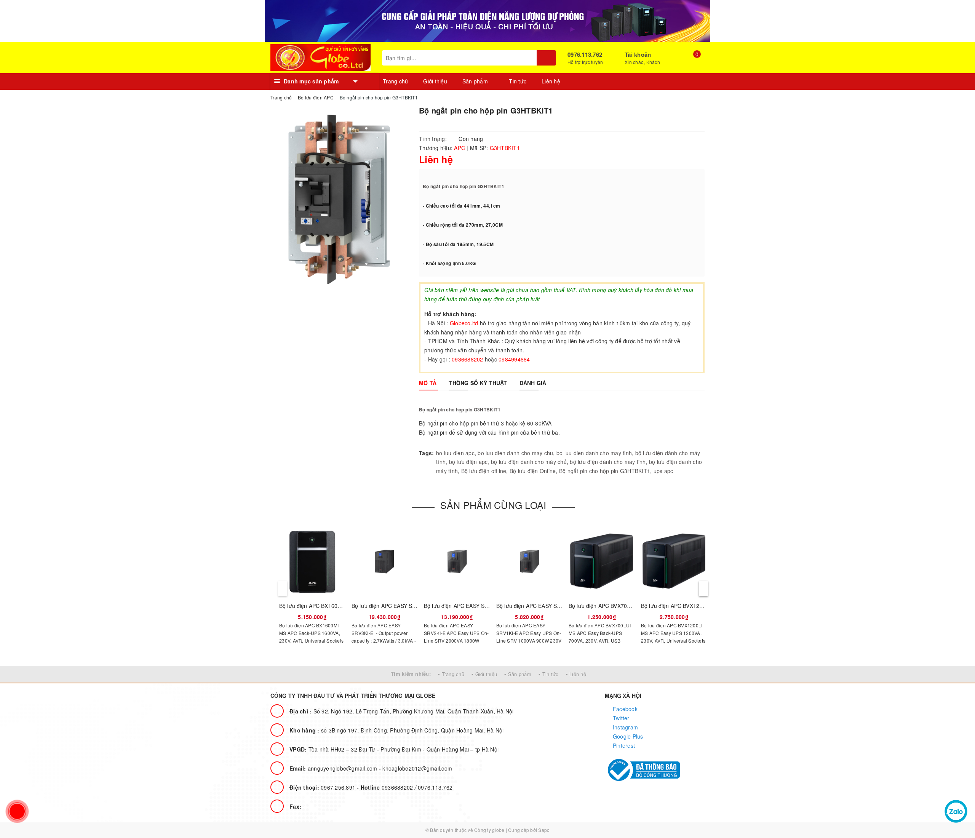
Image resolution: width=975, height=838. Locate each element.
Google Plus (627, 736)
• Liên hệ (576, 674)
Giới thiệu (435, 81)
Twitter (620, 718)
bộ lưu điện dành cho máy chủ (529, 461)
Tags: (426, 453)
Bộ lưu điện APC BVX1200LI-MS (680, 605)
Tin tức (517, 81)
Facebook (624, 709)
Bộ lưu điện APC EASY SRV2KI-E (464, 605)
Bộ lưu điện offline (484, 471)
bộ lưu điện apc (468, 461)
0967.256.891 (323, 787)
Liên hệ (551, 81)
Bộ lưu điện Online (533, 471)
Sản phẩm (475, 81)
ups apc (663, 471)
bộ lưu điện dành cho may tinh (608, 461)
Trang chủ (395, 81)
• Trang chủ (451, 674)
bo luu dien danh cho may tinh (594, 453)
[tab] (427, 382)
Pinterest (623, 745)
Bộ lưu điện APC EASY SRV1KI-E (536, 605)
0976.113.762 (584, 54)
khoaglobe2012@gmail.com (417, 768)
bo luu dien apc (455, 453)
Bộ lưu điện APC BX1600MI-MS (318, 605)
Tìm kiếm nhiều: (411, 673)
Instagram (624, 727)
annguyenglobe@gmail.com (334, 768)
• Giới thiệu (484, 674)
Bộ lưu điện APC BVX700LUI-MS (609, 605)
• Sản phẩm (517, 674)
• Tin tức (548, 674)
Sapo (544, 830)
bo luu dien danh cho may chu (515, 453)
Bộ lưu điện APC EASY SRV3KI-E (392, 605)
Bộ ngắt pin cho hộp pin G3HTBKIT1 (463, 186)
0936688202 (388, 787)
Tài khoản (638, 54)
